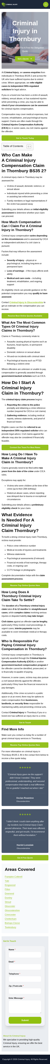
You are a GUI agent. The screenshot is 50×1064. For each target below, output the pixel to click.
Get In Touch (25, 723)
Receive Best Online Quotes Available (25, 316)
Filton (7, 889)
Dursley (8, 898)
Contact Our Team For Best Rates (25, 447)
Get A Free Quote (25, 858)
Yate (7, 881)
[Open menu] (45, 4)
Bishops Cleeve (12, 923)
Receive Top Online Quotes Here (25, 585)
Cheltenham (10, 919)
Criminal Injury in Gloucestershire (26, 302)
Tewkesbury (10, 927)
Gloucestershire (12, 910)
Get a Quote (23, 59)
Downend (9, 893)
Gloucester (10, 906)
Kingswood (10, 885)
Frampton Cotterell (13, 877)
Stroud (8, 902)
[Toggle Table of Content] (28, 146)
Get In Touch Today (25, 138)
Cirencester (10, 915)
